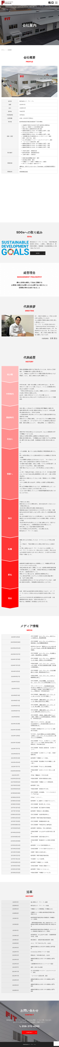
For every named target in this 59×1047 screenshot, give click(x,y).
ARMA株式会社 (24, 171)
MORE (37, 253)
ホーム (3, 49)
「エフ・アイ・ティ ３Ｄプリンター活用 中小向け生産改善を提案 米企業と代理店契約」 (43, 665)
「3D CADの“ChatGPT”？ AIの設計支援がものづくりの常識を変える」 (43, 723)
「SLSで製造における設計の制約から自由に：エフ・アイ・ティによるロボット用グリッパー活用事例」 (43, 735)
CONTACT (29, 1032)
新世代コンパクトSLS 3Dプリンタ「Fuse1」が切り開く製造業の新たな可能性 (43, 648)
